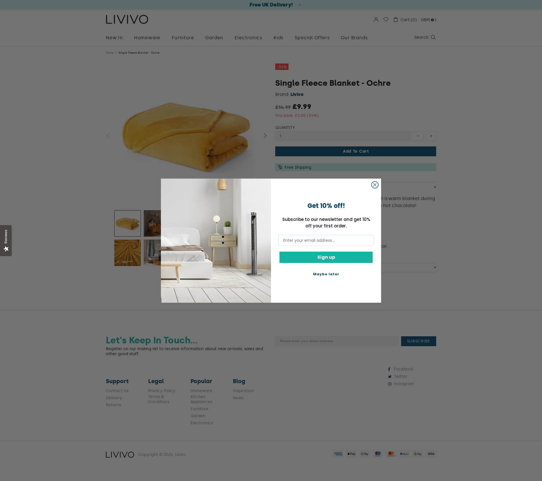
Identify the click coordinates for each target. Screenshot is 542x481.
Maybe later (326, 274)
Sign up (326, 257)
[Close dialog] (374, 184)
